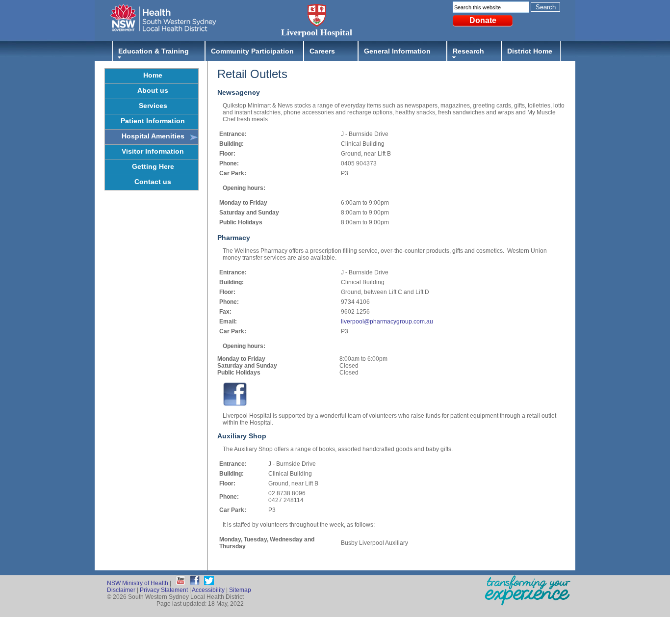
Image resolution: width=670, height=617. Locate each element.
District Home (529, 51)
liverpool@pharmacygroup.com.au (387, 321)
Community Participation (252, 51)
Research (468, 51)
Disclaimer (121, 590)
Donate (482, 20)
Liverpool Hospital (316, 32)
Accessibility (208, 590)
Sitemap (240, 590)
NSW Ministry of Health (137, 583)
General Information (397, 51)
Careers (322, 51)
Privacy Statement (164, 590)
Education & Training (153, 51)
